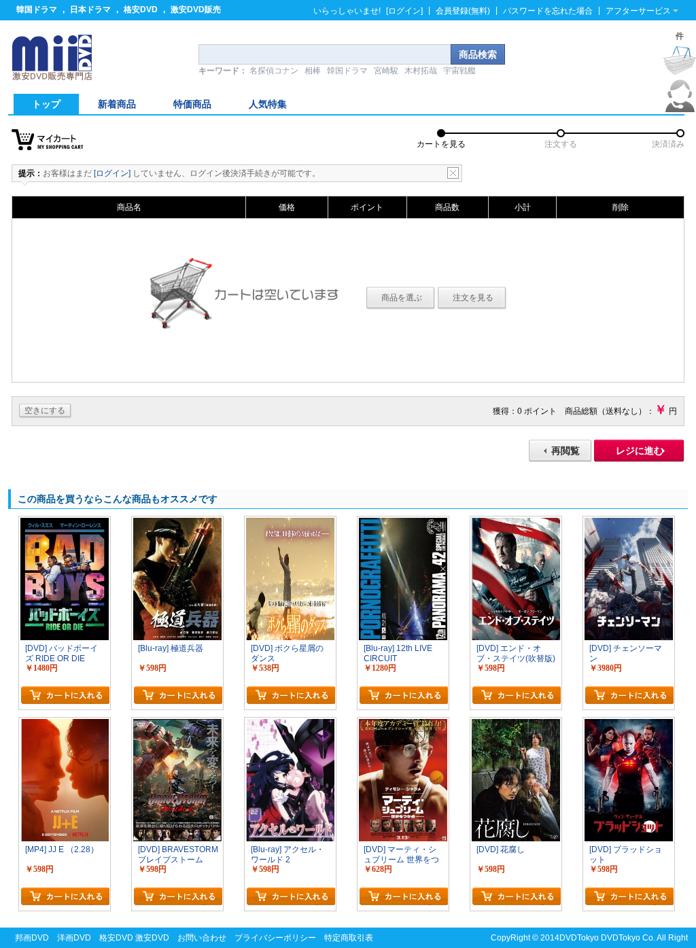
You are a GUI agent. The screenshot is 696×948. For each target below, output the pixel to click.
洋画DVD (74, 938)
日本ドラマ (90, 9)
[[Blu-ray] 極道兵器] (177, 524)
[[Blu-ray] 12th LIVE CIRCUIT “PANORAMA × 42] (403, 524)
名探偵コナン (273, 70)
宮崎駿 (386, 70)
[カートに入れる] (65, 695)
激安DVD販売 (196, 9)
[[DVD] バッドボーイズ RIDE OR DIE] (64, 524)
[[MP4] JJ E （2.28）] (64, 725)
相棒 (312, 70)
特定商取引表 (348, 938)
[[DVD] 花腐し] (516, 725)
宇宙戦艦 (459, 70)
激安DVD (152, 938)
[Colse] (453, 173)
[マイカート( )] (679, 60)
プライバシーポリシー (275, 938)
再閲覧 (565, 450)
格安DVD (141, 9)
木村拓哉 (420, 70)
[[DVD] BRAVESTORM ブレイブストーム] (177, 725)
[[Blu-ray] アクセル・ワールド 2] (290, 725)
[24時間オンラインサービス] (679, 109)
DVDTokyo (579, 938)
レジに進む (639, 450)
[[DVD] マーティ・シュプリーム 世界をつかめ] (403, 725)
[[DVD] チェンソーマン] (629, 524)
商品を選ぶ (401, 297)
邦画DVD (32, 938)
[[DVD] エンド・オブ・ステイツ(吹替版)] (516, 524)
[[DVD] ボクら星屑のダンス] (290, 524)
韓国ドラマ (36, 9)
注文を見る (473, 297)
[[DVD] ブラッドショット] (629, 725)
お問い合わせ (201, 938)
